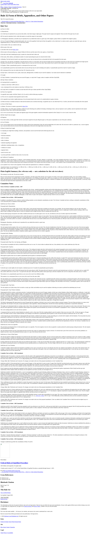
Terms (2, 532)
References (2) (5, 478)
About (17, 4)
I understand (3, 508)
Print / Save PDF (4, 497)
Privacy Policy (37, 506)
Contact (8, 527)
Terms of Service (28, 506)
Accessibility (10, 532)
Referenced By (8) (6, 479)
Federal (2, 4)
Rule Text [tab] (3, 22)
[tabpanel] (45, 97)
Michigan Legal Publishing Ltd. (11, 516)
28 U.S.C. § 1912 (40, 395)
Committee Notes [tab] (21, 22)
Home (2, 7)
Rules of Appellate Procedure (15, 7)
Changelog (12, 527)
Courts (8, 4)
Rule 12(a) (15, 49)
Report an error (4, 499)
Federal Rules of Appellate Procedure (14, 463)
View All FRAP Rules (6, 492)
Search (11, 4)
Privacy (5, 532)
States (5, 4)
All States (6, 521)
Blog (15, 4)
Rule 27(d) (25, 106)
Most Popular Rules (16, 521)
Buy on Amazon (12, 470)
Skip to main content (5, 1)
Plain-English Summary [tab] (11, 22)
